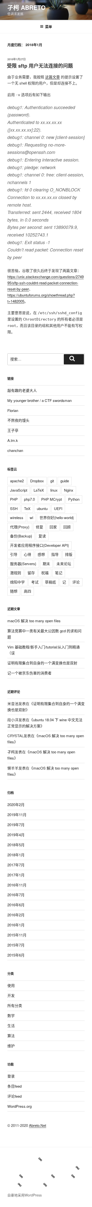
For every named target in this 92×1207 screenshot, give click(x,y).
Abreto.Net (37, 1125)
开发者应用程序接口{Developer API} (39, 545)
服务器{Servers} (23, 563)
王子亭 (12, 430)
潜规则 (15, 572)
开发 (11, 995)
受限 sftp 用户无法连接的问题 (40, 65)
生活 (11, 1025)
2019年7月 (16, 824)
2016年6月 (16, 904)
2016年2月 (16, 914)
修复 (39, 526)
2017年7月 (16, 864)
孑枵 (11, 751)
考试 (35, 582)
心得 (27, 554)
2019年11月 (16, 814)
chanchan (15, 450)
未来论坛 (63, 563)
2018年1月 (16, 854)
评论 (76, 582)
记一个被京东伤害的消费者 (29, 672)
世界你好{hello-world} (56, 517)
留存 (31, 572)
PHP (14, 499)
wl (31, 517)
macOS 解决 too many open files (34, 620)
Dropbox (37, 480)
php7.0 (29, 499)
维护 (11, 1045)
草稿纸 (50, 582)
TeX (27, 508)
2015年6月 (16, 955)
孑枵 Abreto (26, 7)
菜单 (48, 26)
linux (54, 490)
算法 (11, 1035)
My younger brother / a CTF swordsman (39, 400)
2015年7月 (16, 944)
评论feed (14, 1096)
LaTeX (39, 490)
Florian (12, 410)
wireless (16, 517)
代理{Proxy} (19, 526)
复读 (42, 535)
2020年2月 (16, 804)
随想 (13, 591)
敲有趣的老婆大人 (22, 390)
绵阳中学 (17, 582)
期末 (46, 563)
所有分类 (14, 1005)
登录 (11, 1076)
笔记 (58, 572)
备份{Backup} (21, 535)
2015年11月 (16, 934)
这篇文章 (52, 76)
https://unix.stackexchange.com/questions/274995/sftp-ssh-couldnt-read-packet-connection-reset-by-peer (45, 282)
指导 (55, 554)
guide (64, 480)
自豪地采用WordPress (24, 1195)
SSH (14, 508)
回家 (53, 526)
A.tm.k (12, 440)
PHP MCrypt (51, 499)
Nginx (68, 490)
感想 (41, 554)
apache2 (17, 480)
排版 (68, 554)
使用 (11, 985)
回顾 (67, 526)
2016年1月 (16, 924)
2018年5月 (16, 844)
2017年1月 (16, 874)
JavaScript (18, 490)
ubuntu (42, 508)
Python (73, 499)
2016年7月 (16, 894)
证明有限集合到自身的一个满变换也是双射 (42, 662)
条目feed (14, 1086)
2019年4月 (16, 834)
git (52, 480)
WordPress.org (19, 1106)
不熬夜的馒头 (18, 420)
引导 (13, 554)
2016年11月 (16, 884)
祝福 (45, 572)
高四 (27, 591)
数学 (11, 1015)
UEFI (58, 508)
